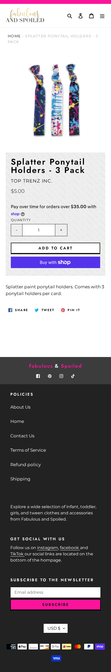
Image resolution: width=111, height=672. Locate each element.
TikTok (17, 553)
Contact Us (22, 435)
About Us (20, 407)
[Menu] (102, 16)
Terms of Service (28, 450)
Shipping (20, 478)
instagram (47, 547)
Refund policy (25, 464)
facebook (70, 547)
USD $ (53, 628)
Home (14, 36)
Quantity (21, 220)
